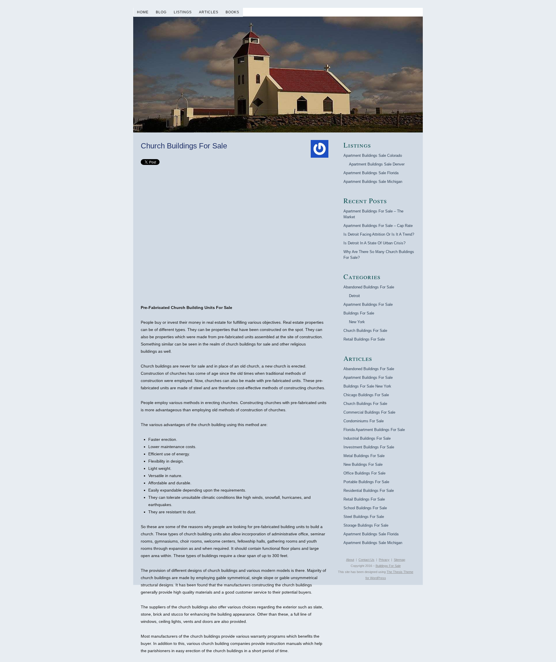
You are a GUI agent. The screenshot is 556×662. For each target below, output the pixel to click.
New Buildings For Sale (363, 464)
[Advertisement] (234, 241)
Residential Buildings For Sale (368, 490)
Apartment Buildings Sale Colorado (372, 155)
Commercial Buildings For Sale (369, 412)
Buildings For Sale (358, 313)
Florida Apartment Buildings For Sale (374, 430)
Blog (161, 12)
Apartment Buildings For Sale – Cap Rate (378, 225)
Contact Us (366, 559)
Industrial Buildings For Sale (367, 438)
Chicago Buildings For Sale (366, 395)
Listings (183, 12)
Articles (208, 12)
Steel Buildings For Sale (363, 516)
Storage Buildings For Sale (365, 525)
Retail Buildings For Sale (364, 339)
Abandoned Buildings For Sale (368, 287)
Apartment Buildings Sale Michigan (372, 181)
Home (143, 12)
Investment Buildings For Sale (368, 447)
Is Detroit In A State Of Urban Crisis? (374, 243)
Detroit (354, 296)
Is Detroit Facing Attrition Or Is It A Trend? (378, 234)
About (350, 559)
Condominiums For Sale (363, 421)
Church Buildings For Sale (365, 330)
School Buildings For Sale (365, 508)
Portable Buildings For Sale (366, 482)
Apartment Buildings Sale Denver (377, 164)
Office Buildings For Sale (364, 473)
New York (357, 322)
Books (232, 12)
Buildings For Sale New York (367, 386)
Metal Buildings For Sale (364, 456)
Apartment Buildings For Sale (368, 304)
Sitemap (399, 559)
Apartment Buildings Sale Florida (370, 173)
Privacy (384, 559)
